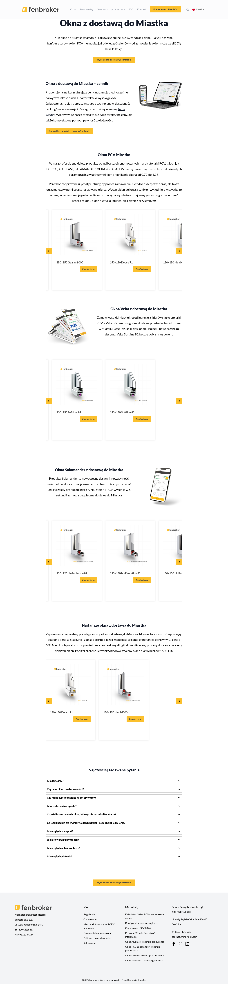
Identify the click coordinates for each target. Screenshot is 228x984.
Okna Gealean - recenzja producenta (144, 955)
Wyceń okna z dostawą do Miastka (114, 59)
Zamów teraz (88, 269)
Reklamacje (89, 942)
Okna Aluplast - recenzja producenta (144, 941)
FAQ (130, 9)
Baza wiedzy (86, 9)
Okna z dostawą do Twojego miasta (144, 960)
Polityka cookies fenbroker (97, 937)
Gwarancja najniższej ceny (111, 9)
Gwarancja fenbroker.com (97, 932)
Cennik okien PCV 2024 (138, 927)
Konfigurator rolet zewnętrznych (142, 922)
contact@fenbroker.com (184, 936)
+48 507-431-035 (181, 931)
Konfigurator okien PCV (165, 9)
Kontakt (141, 9)
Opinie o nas (90, 919)
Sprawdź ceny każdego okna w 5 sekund (69, 131)
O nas (73, 9)
